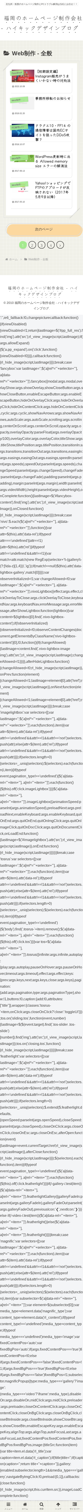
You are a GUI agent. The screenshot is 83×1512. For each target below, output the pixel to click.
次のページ (44, 229)
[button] (73, 956)
